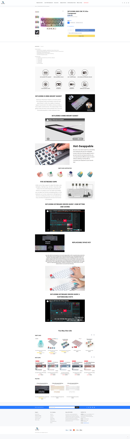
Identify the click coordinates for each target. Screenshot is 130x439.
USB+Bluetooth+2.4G (79, 22)
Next (63, 22)
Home (36, 6)
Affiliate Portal (52, 420)
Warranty (51, 417)
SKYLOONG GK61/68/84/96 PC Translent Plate (42, 396)
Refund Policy (37, 414)
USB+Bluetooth (72, 22)
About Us (51, 414)
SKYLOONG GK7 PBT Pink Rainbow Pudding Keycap (53, 373)
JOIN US (77, 407)
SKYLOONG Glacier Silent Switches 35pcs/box (40, 351)
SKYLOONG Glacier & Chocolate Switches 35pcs (53, 351)
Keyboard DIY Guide (38, 417)
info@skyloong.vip (86, 423)
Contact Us (52, 415)
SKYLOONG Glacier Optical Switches (65, 350)
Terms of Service (37, 418)
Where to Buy (37, 420)
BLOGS (51, 422)
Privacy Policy (52, 418)
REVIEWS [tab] (42, 46)
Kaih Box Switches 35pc (77, 350)
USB (68, 22)
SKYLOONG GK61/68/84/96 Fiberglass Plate (57, 396)
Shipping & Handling (38, 415)
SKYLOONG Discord (53, 421)
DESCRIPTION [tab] (37, 46)
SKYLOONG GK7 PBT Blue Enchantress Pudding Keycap (65, 373)
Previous (42, 22)
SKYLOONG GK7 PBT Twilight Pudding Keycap (77, 373)
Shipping (68, 16)
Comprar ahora (81, 36)
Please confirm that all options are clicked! (75, 33)
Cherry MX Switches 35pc (89, 350)
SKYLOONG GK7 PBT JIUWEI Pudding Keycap (40, 373)
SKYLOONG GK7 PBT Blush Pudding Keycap (89, 373)
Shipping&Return (71, 26)
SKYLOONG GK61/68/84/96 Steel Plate (73, 396)
